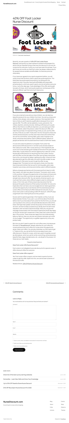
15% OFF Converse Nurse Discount (55, 283)
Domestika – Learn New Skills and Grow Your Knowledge (20, 379)
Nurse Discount (27, 55)
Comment (15, 304)
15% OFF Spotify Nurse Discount (13, 283)
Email (14, 328)
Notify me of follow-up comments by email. (23, 343)
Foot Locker (20, 55)
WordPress (63, 419)
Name (14, 321)
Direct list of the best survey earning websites (17, 375)
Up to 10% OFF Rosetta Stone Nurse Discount (17, 383)
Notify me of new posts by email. (20, 346)
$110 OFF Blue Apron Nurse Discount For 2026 (17, 388)
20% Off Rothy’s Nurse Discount (33, 264)
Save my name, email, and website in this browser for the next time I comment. (30, 340)
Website (14, 334)
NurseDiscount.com (9, 3)
